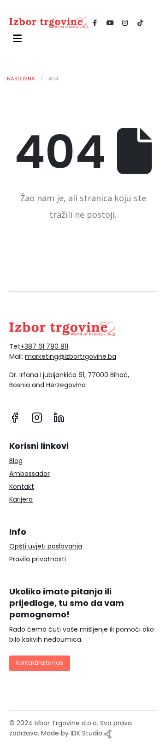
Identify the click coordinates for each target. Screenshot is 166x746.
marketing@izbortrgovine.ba (70, 356)
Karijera (21, 499)
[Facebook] (94, 22)
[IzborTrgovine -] (49, 22)
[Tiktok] (140, 22)
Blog (16, 460)
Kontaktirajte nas (39, 663)
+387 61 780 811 (44, 346)
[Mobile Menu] (15, 38)
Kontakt (21, 486)
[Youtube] (110, 22)
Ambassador (29, 473)
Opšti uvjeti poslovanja (45, 546)
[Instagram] (125, 22)
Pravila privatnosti (37, 559)
